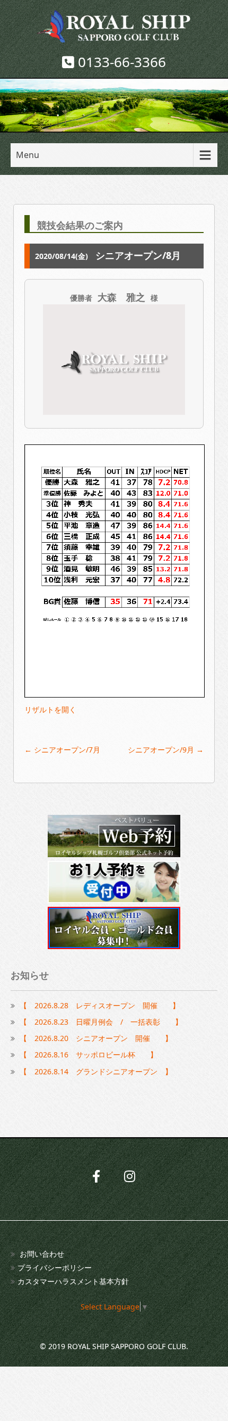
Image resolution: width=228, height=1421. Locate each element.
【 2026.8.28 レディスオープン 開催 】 (100, 1005)
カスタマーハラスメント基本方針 (73, 1281)
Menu (27, 155)
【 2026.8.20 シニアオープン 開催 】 (96, 1038)
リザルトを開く (50, 709)
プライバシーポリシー (54, 1267)
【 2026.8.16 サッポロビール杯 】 (88, 1055)
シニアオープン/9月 (166, 750)
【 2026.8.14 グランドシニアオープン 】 (96, 1071)
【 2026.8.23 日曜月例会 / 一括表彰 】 (101, 1022)
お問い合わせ (42, 1254)
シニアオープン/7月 (62, 750)
